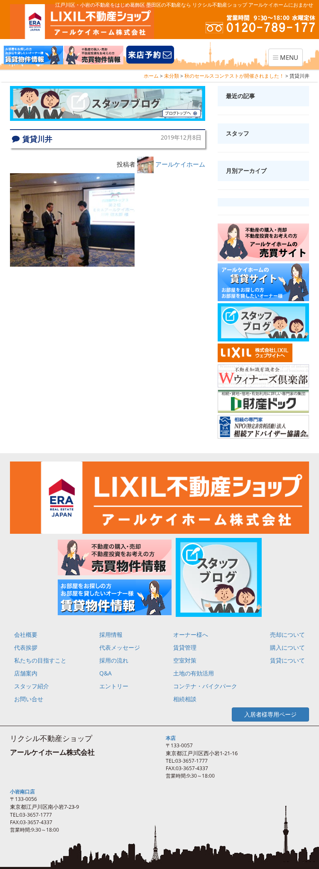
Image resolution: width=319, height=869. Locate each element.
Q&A (105, 673)
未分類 (171, 75)
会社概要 (25, 634)
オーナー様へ (190, 634)
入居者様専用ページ (270, 714)
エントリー (113, 686)
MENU (287, 59)
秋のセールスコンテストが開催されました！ (234, 75)
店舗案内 (25, 673)
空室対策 (184, 660)
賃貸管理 (184, 647)
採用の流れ (113, 660)
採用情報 (111, 634)
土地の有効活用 (193, 673)
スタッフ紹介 (31, 686)
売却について (287, 634)
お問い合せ (28, 699)
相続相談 (184, 699)
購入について (287, 647)
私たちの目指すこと (40, 660)
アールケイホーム (180, 164)
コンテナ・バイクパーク (205, 686)
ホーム (151, 75)
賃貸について (287, 660)
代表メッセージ (119, 647)
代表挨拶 (25, 647)
